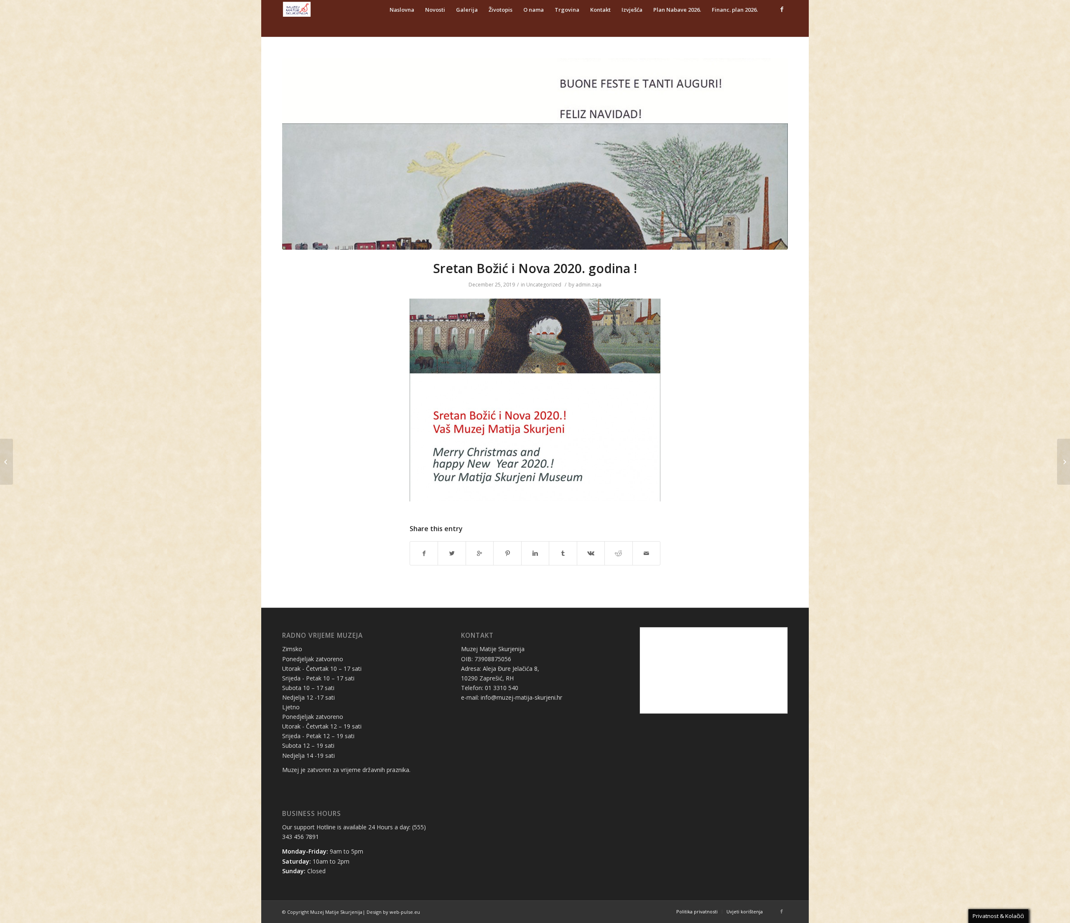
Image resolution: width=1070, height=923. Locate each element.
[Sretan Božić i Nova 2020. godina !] (535, 154)
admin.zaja (588, 284)
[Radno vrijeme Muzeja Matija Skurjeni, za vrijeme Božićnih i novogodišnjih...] (6, 462)
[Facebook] (781, 9)
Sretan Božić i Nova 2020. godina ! (535, 268)
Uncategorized (543, 284)
